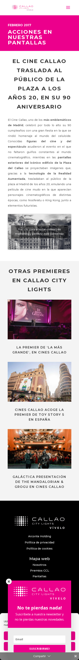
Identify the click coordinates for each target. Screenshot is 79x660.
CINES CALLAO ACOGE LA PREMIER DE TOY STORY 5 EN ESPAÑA (39, 414)
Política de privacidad (39, 542)
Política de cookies (39, 548)
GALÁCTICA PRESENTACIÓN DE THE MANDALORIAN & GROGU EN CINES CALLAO (39, 481)
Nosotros (39, 565)
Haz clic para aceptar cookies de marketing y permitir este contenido (39, 232)
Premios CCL (39, 570)
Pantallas (39, 576)
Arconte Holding (39, 536)
